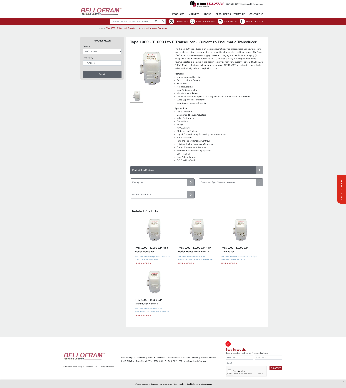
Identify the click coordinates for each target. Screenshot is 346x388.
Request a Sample (141, 194)
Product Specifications (143, 170)
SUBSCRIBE (276, 368)
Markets (194, 14)
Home (100, 28)
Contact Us (256, 14)
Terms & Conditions (156, 357)
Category (86, 46)
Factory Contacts (208, 357)
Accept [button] (208, 384)
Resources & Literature (230, 14)
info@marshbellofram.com (252, 4)
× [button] (344, 381)
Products (178, 14)
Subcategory (88, 58)
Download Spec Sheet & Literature (218, 182)
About (207, 14)
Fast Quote (341, 189)
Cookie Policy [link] (192, 384)
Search (102, 74)
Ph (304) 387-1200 (173, 361)
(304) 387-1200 (232, 4)
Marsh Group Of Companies (133, 357)
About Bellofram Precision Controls (183, 357)
